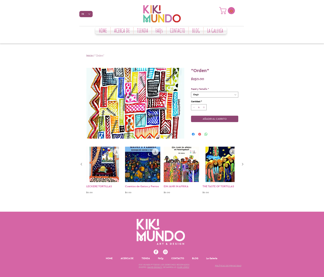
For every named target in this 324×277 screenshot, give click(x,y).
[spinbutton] (199, 107)
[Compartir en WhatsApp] (206, 134)
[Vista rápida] (104, 164)
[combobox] (214, 94)
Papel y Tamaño (200, 89)
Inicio (89, 55)
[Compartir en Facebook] (193, 134)
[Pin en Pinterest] (200, 134)
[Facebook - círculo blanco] (156, 252)
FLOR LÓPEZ (183, 267)
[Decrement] (194, 107)
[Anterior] (81, 164)
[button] (228, 10)
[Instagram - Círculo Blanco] (165, 252)
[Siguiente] (243, 164)
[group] (162, 177)
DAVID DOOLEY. (155, 267)
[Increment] (204, 107)
